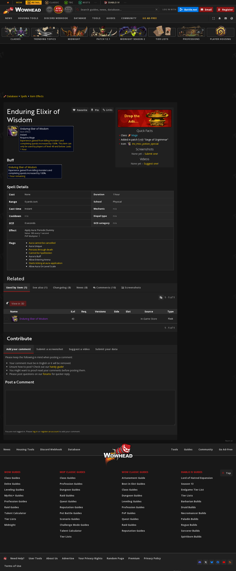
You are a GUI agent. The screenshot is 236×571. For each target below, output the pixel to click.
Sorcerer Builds (190, 530)
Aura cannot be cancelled (42, 242)
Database (80, 18)
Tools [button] (96, 18)
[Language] (231, 18)
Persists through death (41, 249)
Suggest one (151, 163)
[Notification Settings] (219, 18)
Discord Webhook (56, 18)
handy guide (56, 366)
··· (95, 2)
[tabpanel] (90, 312)
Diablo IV (114, 2)
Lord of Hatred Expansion (197, 478)
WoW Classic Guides (135, 472)
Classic (54, 2)
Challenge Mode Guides (74, 524)
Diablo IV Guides (191, 472)
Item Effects (37, 96)
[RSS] (230, 562)
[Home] (23, 9)
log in (35, 431)
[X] (205, 562)
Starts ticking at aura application (45, 263)
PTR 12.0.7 (68, 9)
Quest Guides (68, 501)
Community (128, 18)
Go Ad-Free (150, 18)
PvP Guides (128, 513)
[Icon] (12, 131)
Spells (24, 96)
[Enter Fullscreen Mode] (213, 18)
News (8, 18)
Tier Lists (10, 519)
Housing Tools (25, 449)
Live (49, 9)
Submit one (151, 153)
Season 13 (187, 483)
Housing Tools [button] (28, 18)
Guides (110, 18)
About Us (52, 558)
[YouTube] (223, 562)
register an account (50, 431)
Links (109, 110)
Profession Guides (15, 501)
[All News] (8, 3)
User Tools (35, 558)
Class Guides (12, 478)
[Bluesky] (211, 562)
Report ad (229, 441)
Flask (170, 318)
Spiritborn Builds (191, 536)
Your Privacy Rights (90, 558)
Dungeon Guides (70, 489)
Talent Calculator (15, 513)
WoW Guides (12, 472)
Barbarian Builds (191, 501)
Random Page (115, 558)
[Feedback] (225, 18)
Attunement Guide (133, 478)
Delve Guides (12, 483)
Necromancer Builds (193, 513)
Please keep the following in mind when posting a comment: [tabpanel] (45, 394)
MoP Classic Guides (72, 472)
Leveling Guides (14, 489)
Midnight (10, 524)
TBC (71, 2)
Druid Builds (188, 507)
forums (47, 374)
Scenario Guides (70, 519)
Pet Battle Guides (71, 513)
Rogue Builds (189, 524)
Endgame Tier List (192, 489)
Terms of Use (12, 566)
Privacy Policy (152, 558)
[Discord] (199, 562)
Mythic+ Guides (13, 495)
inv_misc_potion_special (144, 143)
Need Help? (17, 558)
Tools (174, 449)
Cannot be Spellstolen (40, 252)
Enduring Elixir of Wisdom (34, 318)
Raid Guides (11, 507)
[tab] (16, 287)
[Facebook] (217, 562)
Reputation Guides (71, 507)
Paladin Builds (189, 519)
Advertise (68, 558)
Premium (134, 558)
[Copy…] (161, 297)
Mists (86, 2)
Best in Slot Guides (133, 483)
